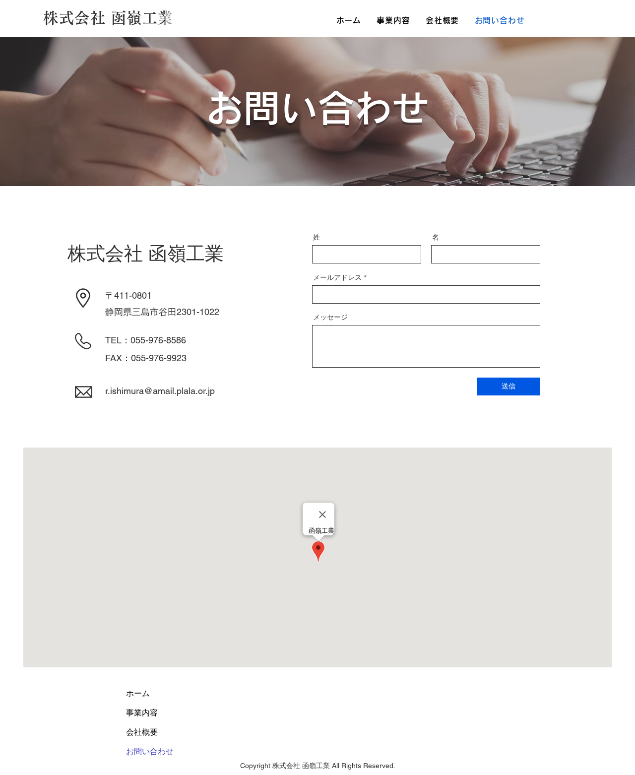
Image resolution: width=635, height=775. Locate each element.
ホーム (138, 693)
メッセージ (330, 317)
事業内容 (142, 712)
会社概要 (142, 732)
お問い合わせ (150, 751)
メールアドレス (337, 277)
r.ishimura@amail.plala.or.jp (160, 391)
